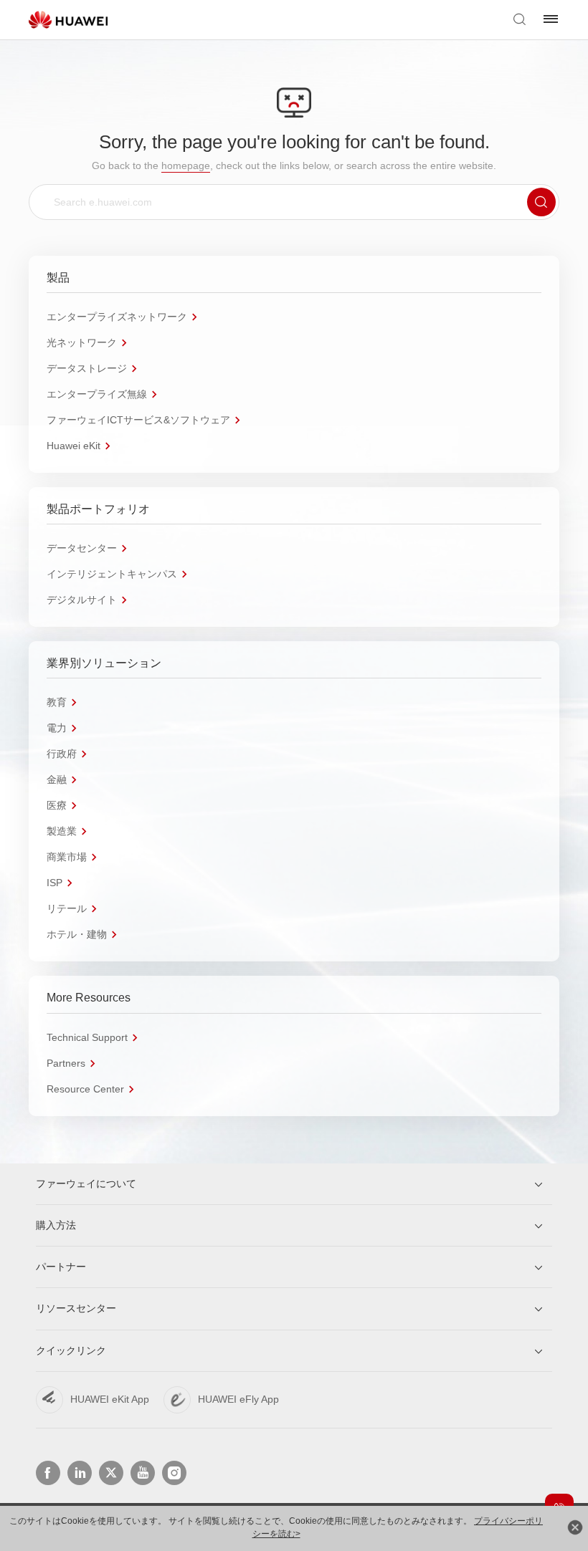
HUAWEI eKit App (109, 1399)
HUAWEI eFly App (238, 1399)
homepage (185, 165)
